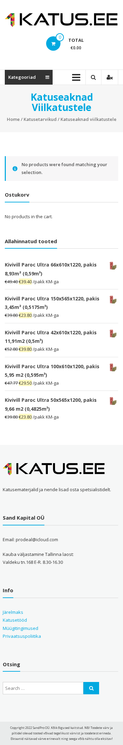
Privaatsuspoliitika (22, 636)
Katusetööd (15, 620)
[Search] (91, 688)
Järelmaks (13, 612)
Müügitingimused (20, 628)
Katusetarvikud (40, 119)
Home (13, 119)
